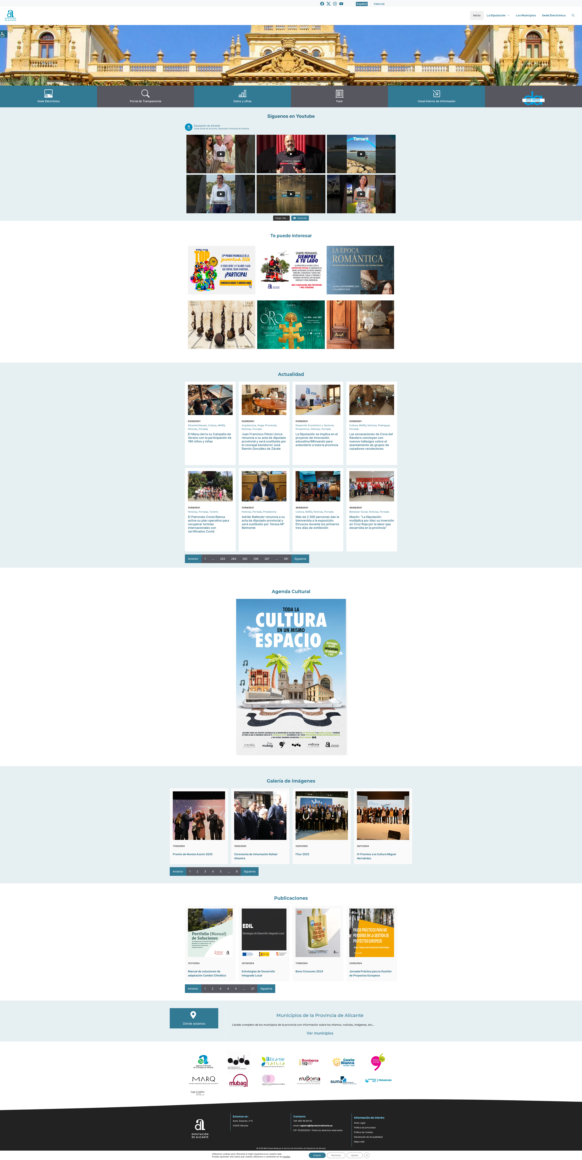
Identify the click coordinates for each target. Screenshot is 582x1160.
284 (233, 558)
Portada (203, 428)
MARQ (221, 425)
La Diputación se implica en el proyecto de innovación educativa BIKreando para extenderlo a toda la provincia (317, 439)
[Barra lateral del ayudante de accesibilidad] (3, 34)
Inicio (477, 15)
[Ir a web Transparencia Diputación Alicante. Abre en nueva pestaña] (145, 96)
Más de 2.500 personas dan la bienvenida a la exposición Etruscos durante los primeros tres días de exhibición (317, 522)
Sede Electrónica (554, 15)
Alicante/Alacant (197, 425)
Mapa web (359, 1141)
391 (286, 558)
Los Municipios (526, 15)
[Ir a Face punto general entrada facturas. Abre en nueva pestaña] (339, 96)
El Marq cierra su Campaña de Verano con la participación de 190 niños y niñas (209, 437)
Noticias (192, 428)
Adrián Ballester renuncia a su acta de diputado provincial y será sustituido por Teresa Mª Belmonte (263, 522)
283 (222, 558)
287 (266, 558)
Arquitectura (249, 425)
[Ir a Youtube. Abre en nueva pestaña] (341, 4)
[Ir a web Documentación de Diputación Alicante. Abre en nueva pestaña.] (242, 96)
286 (255, 558)
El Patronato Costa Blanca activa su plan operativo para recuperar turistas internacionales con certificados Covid (208, 524)
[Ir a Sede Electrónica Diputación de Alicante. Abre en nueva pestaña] (48, 96)
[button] (573, 15)
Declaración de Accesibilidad (368, 1137)
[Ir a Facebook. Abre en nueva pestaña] (322, 4)
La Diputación (496, 15)
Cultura (212, 425)
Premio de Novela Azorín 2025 (192, 854)
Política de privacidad (365, 1127)
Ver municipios (320, 1033)
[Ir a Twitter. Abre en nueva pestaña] (328, 4)
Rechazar (336, 1155)
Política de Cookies (363, 1132)
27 (252, 988)
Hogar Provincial (266, 425)
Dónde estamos (194, 1023)
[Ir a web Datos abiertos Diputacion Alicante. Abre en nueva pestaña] (533, 96)
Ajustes (354, 1155)
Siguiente (300, 558)
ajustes (286, 1156)
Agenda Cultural (291, 591)
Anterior (193, 558)
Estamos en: (240, 1116)
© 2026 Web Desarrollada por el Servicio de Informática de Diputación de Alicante (291, 1148)
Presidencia (269, 511)
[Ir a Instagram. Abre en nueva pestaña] (335, 4)
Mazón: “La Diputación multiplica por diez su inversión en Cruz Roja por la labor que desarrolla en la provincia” (371, 522)
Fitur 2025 (302, 854)
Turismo (213, 511)
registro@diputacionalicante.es (316, 1125)
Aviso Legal (359, 1123)
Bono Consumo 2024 (309, 971)
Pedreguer (384, 425)
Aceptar (317, 1155)
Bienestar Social (358, 511)
